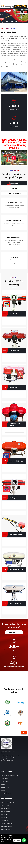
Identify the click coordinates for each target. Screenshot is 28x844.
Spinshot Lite (4, 784)
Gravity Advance (5, 820)
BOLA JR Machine (5, 805)
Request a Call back (14, 632)
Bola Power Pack (5, 808)
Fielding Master (5, 781)
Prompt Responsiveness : (14, 203)
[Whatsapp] (24, 840)
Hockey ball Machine (6, 793)
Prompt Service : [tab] (14, 183)
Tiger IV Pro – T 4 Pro (6, 829)
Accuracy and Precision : (14, 220)
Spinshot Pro (4, 790)
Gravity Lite (4, 817)
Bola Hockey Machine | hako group (9, 775)
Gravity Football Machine (7, 823)
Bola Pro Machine (5, 811)
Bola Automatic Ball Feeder (8, 802)
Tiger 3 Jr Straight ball (6, 826)
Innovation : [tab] (14, 188)
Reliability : (14, 257)
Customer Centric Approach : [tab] (14, 193)
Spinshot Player (5, 787)
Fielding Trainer (5, 778)
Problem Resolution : (14, 237)
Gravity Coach (4, 814)
